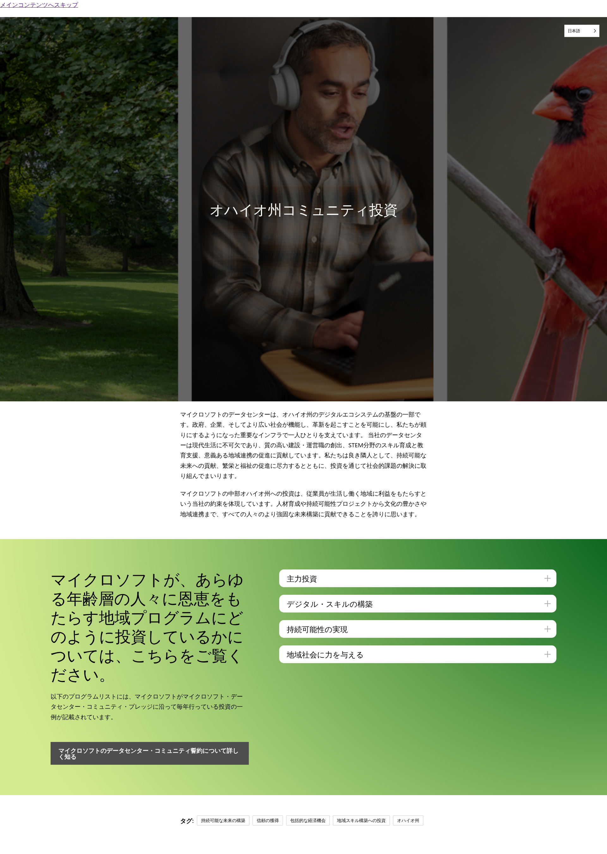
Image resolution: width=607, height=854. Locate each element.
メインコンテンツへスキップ (39, 4)
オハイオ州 (408, 820)
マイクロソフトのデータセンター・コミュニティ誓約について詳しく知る (148, 753)
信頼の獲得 (268, 820)
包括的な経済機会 (308, 820)
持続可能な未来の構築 (223, 820)
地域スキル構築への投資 (361, 820)
